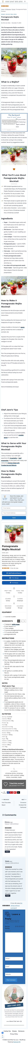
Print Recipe (15, 578)
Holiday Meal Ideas (11, 14)
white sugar (16, 624)
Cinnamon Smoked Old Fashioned (22, 803)
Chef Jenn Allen (6, 23)
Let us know (13, 785)
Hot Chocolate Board (6, 802)
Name (8, 958)
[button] (2, 6)
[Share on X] (18, 792)
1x (18, 621)
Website (8, 974)
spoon (22, 327)
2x (21, 621)
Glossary (14, 1031)
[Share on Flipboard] (15, 792)
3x (24, 621)
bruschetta (13, 458)
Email (8, 966)
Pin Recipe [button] (15, 582)
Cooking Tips (7, 1031)
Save (14, 517)
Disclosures (21, 1031)
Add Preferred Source (14, 573)
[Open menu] (24, 1)
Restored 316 (16, 1042)
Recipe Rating (7, 927)
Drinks (3, 14)
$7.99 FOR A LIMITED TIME (9, 127)
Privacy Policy (14, 1034)
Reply (7, 851)
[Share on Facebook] (8, 792)
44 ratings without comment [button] (16, 905)
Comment (8, 931)
